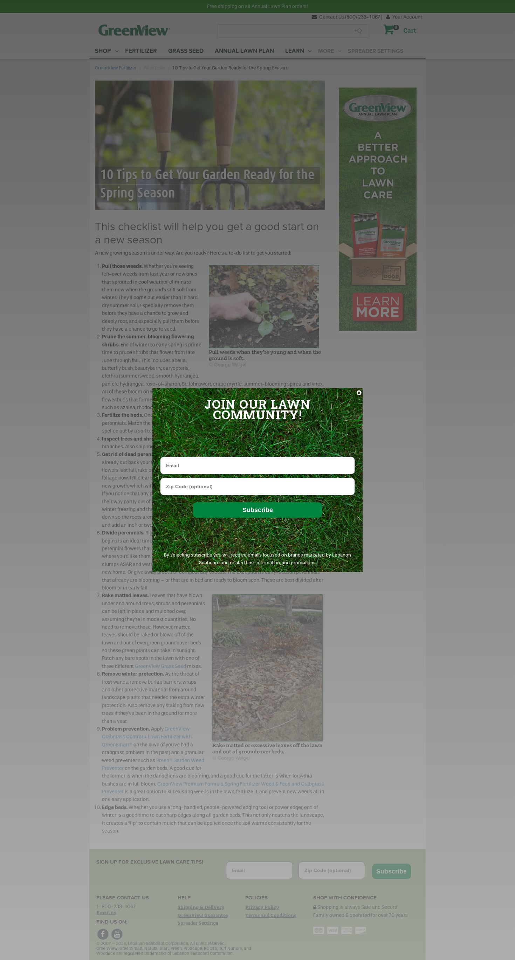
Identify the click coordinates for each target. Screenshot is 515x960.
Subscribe (257, 509)
